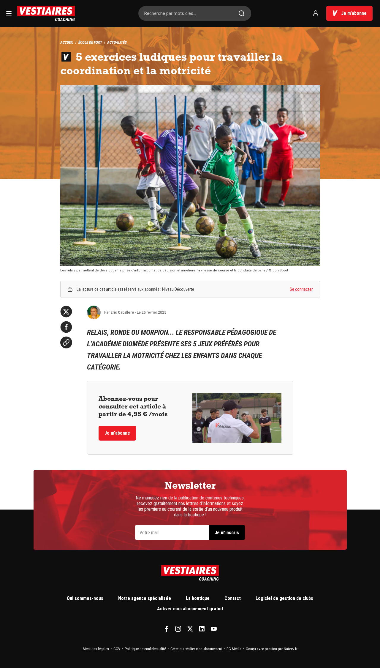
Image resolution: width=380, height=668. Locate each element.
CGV (116, 649)
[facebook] (66, 327)
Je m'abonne (354, 13)
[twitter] (66, 312)
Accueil (66, 42)
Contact (232, 598)
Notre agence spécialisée (144, 598)
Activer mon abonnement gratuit (190, 609)
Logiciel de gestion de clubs (284, 598)
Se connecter (301, 289)
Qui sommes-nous (85, 598)
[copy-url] (66, 342)
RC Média (234, 649)
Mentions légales (96, 649)
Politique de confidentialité (145, 649)
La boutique (198, 598)
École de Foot (90, 42)
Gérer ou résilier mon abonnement (196, 649)
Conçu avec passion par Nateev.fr (271, 649)
